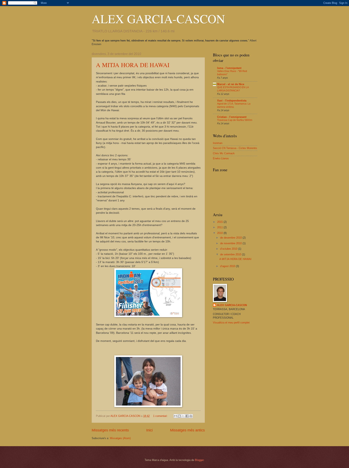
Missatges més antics (187, 430)
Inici (149, 430)
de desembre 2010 (231, 237)
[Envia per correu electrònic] (175, 416)
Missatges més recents (110, 430)
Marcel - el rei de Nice (230, 84)
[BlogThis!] (179, 416)
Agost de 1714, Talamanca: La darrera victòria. (233, 105)
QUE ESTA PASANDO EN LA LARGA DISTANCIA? (233, 89)
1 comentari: (160, 415)
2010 (220, 233)
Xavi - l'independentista (231, 100)
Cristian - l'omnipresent (231, 116)
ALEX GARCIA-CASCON (158, 19)
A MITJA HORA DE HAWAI (132, 65)
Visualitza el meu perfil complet (231, 322)
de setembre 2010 (231, 254)
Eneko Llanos (221, 158)
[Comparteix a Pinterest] (191, 416)
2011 (220, 227)
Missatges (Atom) (120, 438)
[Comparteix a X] (183, 416)
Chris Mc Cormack (224, 153)
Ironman (217, 143)
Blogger (199, 460)
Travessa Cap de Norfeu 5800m (234, 120)
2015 (220, 221)
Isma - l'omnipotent (229, 68)
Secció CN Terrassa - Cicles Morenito (235, 148)
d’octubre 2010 (229, 248)
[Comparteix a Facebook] (187, 416)
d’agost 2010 (228, 266)
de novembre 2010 (231, 243)
